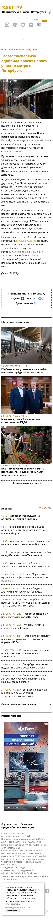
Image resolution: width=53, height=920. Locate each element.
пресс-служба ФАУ (38, 140)
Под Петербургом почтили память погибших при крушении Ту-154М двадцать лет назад (22, 472)
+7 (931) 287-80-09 (11, 873)
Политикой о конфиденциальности (17, 905)
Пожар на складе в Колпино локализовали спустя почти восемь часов (25, 564)
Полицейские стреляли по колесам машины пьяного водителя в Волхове (25, 542)
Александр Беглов (25, 240)
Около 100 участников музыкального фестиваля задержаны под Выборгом (25, 577)
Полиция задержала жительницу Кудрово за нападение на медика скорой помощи (23, 678)
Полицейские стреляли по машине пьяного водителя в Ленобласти (25, 653)
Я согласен (12, 911)
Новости (6, 49)
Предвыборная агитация (17, 827)
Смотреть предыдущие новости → (26, 704)
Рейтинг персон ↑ (26, 715)
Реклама (26, 824)
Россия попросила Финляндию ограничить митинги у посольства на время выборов (23, 530)
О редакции (9, 824)
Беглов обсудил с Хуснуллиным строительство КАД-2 (20, 420)
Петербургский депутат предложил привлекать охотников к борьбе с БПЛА (25, 639)
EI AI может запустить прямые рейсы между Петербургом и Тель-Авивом (24, 371)
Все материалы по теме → (27, 483)
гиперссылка (32, 844)
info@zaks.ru (29, 873)
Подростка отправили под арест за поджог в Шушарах (24, 615)
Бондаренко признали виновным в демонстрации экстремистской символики (24, 693)
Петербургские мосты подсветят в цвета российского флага (24, 666)
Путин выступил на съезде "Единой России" (22, 626)
